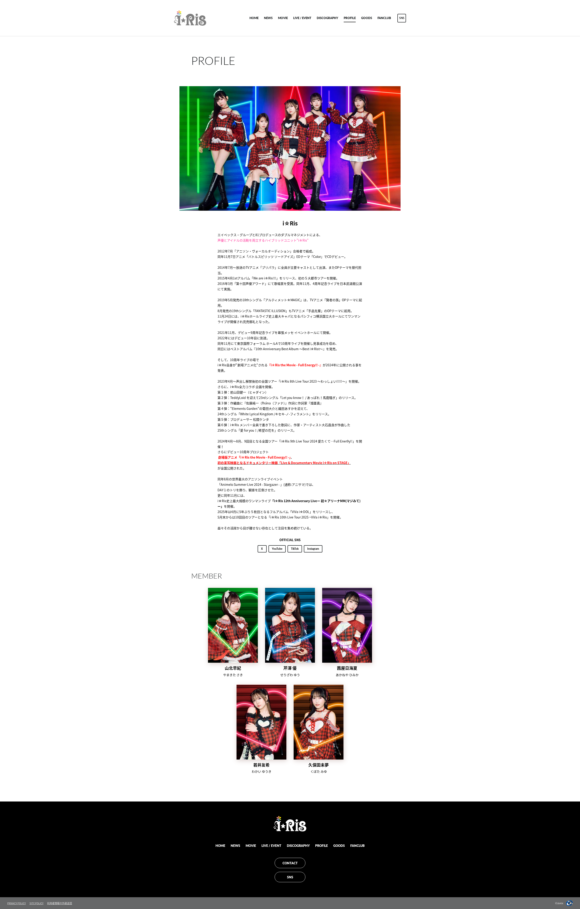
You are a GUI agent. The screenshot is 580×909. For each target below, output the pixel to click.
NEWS (268, 18)
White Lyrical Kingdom (256, 414)
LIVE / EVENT (302, 18)
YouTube (277, 549)
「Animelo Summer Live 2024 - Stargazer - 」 (250, 484)
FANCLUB (384, 18)
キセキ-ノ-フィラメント (292, 414)
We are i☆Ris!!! (264, 278)
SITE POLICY (36, 903)
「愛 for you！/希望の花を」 (257, 430)
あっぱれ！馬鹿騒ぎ (321, 397)
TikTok (295, 549)
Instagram (313, 549)
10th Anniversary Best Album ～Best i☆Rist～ (289, 349)
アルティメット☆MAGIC (282, 300)
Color (317, 256)
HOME (254, 18)
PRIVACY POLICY (16, 903)
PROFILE (350, 18)
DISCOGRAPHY (327, 18)
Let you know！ (293, 397)
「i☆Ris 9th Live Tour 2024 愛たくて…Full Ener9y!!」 (317, 441)
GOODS (366, 18)
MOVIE (283, 18)
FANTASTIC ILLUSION (270, 310)
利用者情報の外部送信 (59, 903)
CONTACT (290, 863)
